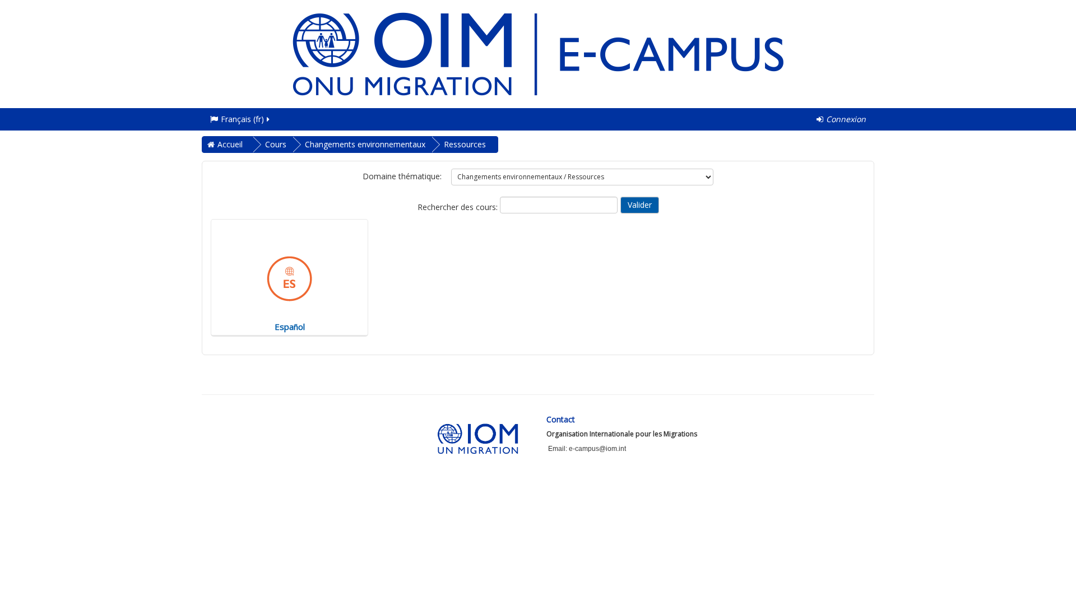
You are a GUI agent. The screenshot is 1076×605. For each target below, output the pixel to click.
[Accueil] (538, 53)
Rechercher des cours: (459, 207)
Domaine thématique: (402, 176)
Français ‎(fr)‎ (242, 119)
